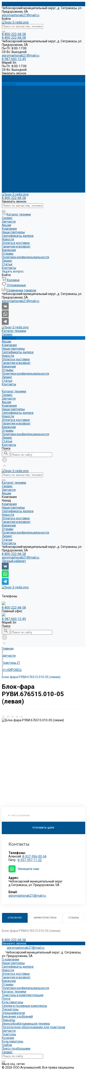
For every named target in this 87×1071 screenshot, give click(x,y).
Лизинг (7, 183)
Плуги (6, 998)
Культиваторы (12, 1002)
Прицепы (8, 1020)
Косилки (8, 1038)
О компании (10, 959)
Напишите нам (28, 869)
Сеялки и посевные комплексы (24, 1006)
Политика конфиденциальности (25, 119)
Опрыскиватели (13, 1013)
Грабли (7, 1045)
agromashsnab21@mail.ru (20, 15)
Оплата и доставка (16, 105)
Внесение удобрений (17, 1016)
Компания (9, 151)
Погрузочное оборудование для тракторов (33, 1027)
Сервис (7, 141)
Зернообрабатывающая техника (26, 1023)
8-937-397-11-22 (30, 860)
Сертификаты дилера (17, 98)
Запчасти (9, 144)
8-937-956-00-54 (34, 856)
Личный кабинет (14, 561)
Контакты (9, 191)
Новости (8, 102)
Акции (6, 148)
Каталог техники (14, 137)
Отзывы (7, 116)
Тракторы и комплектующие (23, 995)
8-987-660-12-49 (14, 619)
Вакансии (9, 112)
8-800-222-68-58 (14, 554)
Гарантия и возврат (16, 109)
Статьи (7, 187)
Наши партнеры (13, 94)
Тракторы (9, 1034)
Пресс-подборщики (16, 1048)
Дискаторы (10, 1009)
